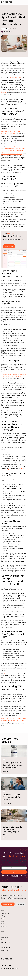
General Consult (5, 947)
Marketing (3, 921)
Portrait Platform (7, 904)
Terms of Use (4, 940)
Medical (3, 923)
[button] (25, 2)
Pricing (3, 916)
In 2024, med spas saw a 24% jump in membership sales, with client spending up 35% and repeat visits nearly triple (14, 149)
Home (3, 910)
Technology (4, 929)
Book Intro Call (9, 246)
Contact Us (20, 904)
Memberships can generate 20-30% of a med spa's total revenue (12, 132)
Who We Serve (5, 913)
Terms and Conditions (15, 876)
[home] (6, 2)
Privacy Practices (5, 942)
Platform (3, 918)
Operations (4, 926)
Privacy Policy (23, 875)
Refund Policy (4, 950)
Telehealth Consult (6, 945)
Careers (3, 953)
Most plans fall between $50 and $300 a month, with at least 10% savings (14, 375)
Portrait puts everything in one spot (11, 662)
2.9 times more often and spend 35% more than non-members (14, 153)
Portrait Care (7, 674)
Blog (2, 931)
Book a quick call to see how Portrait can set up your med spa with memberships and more (13, 720)
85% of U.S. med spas (15, 77)
